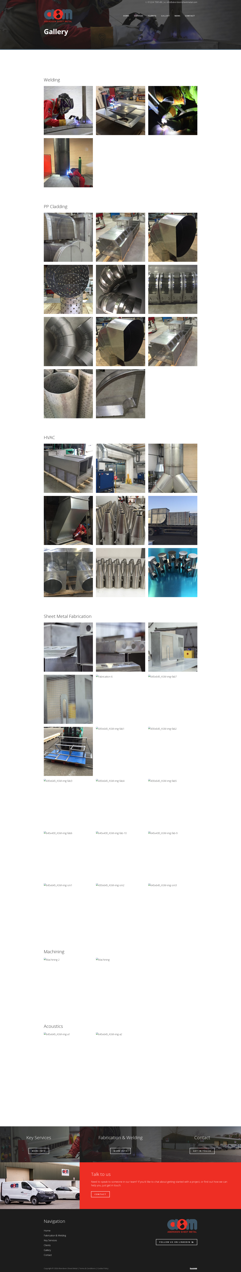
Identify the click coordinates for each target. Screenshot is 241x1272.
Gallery (47, 1250)
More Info (39, 1151)
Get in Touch (202, 1151)
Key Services (50, 1240)
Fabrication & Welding (55, 1235)
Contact (100, 1194)
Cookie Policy (102, 1268)
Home (47, 1230)
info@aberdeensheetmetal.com (182, 2)
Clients (47, 1245)
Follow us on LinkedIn (174, 1242)
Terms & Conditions (87, 1268)
